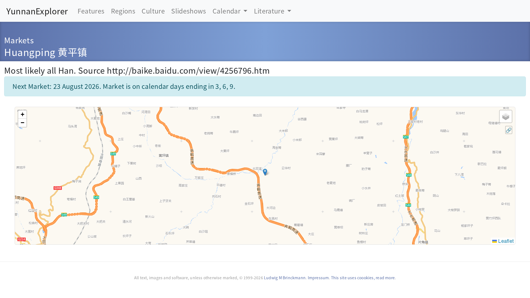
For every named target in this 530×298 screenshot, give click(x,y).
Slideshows (188, 10)
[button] (265, 172)
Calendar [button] (227, 10)
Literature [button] (270, 10)
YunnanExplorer (37, 11)
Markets (19, 40)
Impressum (318, 277)
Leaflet (505, 240)
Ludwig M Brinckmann (285, 277)
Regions (123, 10)
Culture (153, 10)
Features (91, 10)
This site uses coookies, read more (363, 277)
